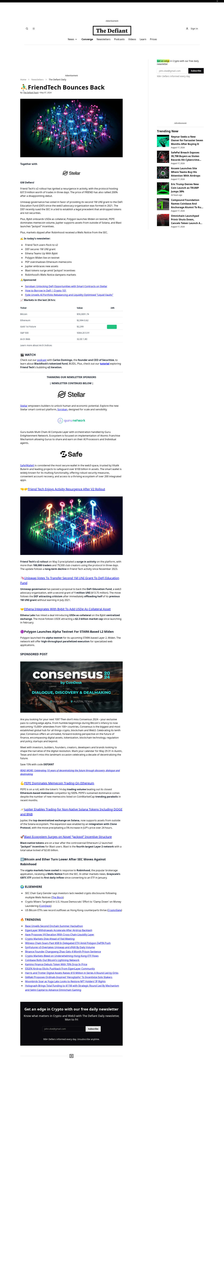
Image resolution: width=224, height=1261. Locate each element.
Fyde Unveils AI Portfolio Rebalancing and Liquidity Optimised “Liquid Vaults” (69, 294)
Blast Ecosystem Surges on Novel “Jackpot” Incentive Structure (68, 837)
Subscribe (93, 1028)
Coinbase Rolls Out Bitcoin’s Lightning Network (52, 960)
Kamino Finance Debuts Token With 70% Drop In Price (56, 964)
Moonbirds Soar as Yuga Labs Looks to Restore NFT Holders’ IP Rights (65, 981)
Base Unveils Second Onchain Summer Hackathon (54, 926)
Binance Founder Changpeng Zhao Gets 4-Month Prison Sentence (63, 951)
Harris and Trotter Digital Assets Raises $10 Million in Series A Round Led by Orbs (71, 973)
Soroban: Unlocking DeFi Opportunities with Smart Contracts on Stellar (66, 286)
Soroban (62, 409)
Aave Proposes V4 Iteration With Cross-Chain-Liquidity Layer (59, 934)
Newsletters (103, 39)
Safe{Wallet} (27, 465)
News (71, 39)
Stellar (24, 405)
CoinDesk (45, 906)
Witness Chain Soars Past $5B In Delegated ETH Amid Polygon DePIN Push (68, 943)
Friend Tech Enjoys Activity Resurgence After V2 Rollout (66, 489)
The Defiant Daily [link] (57, 79)
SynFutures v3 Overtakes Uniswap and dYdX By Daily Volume (60, 947)
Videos (132, 39)
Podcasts (119, 39)
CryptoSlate (114, 910)
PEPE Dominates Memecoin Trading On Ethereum (59, 783)
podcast (41, 360)
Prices (153, 39)
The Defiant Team (30, 92)
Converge (87, 39)
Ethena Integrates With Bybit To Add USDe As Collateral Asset (67, 609)
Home (23, 79)
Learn (143, 39)
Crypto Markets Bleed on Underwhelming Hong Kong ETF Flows (62, 956)
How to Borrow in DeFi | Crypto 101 (45, 290)
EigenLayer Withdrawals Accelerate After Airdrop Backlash (58, 930)
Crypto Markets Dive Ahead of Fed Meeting (50, 938)
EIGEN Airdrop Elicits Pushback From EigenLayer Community (60, 968)
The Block (57, 897)
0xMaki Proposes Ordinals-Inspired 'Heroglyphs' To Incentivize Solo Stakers (68, 977)
